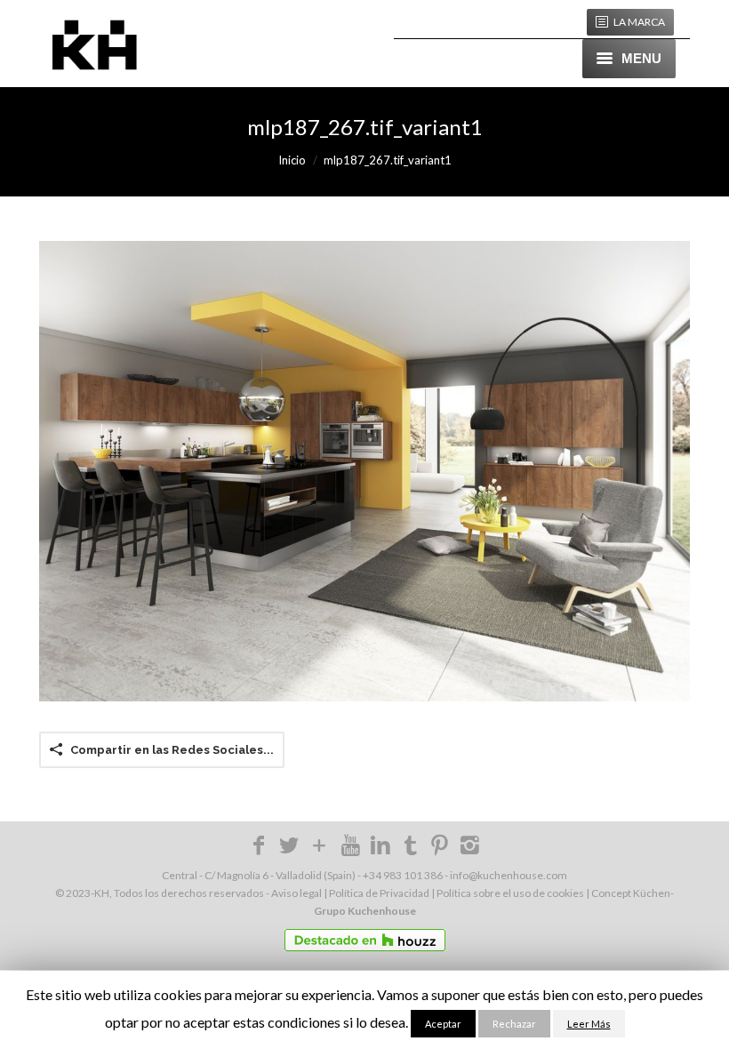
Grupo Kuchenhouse (365, 910)
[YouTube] (350, 844)
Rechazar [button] (514, 1023)
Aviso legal (296, 893)
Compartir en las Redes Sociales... (172, 750)
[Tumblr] (411, 844)
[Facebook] (259, 848)
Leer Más (589, 1023)
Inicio (292, 160)
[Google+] (320, 848)
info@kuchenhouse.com (508, 875)
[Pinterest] (440, 848)
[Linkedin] (380, 848)
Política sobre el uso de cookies (510, 893)
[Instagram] (470, 848)
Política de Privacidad (379, 893)
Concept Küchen (630, 893)
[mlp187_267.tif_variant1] (364, 471)
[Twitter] (289, 848)
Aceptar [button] (443, 1023)
